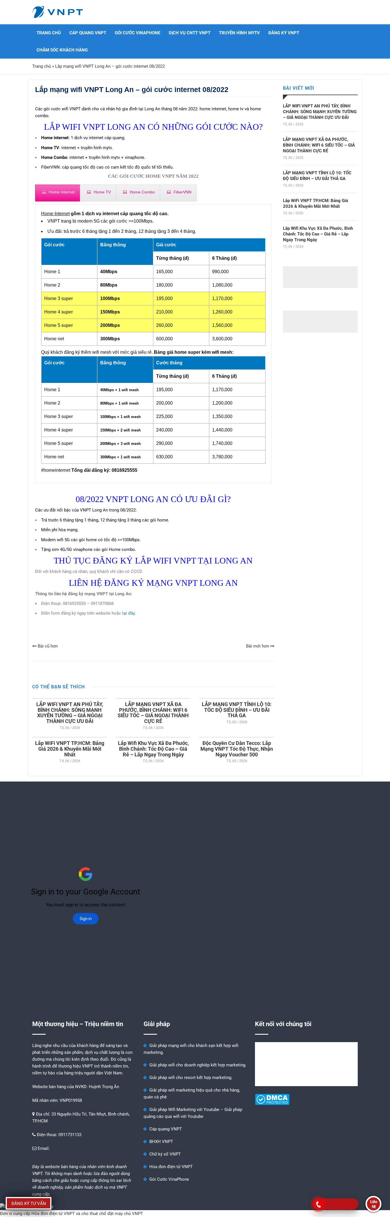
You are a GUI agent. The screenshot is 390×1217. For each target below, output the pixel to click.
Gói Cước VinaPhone (137, 32)
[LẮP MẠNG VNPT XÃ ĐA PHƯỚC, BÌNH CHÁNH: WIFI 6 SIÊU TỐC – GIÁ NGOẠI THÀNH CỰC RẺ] (153, 698)
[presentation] (57, 194)
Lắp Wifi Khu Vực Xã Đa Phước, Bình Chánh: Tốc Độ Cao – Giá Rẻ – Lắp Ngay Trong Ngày (153, 749)
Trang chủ (49, 32)
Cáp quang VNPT (87, 32)
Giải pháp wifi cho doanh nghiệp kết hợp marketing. (197, 1065)
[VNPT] (58, 12)
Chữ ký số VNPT (165, 1154)
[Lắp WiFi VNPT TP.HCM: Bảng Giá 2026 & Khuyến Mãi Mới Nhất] (69, 737)
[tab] (57, 193)
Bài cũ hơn (47, 646)
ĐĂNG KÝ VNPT (283, 32)
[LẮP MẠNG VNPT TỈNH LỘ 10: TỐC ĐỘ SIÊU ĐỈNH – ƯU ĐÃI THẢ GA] (236, 698)
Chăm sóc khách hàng (62, 50)
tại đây (128, 613)
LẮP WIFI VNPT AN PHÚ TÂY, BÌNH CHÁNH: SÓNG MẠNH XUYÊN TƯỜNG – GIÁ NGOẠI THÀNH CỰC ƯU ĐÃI (69, 712)
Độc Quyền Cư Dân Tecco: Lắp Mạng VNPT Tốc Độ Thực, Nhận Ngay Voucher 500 (236, 749)
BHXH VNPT (161, 1141)
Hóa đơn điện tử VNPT (171, 1166)
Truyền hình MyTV (239, 32)
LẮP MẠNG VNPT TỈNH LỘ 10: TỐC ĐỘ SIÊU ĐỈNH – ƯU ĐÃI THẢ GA (237, 710)
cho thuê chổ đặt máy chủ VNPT (112, 1213)
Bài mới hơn (258, 646)
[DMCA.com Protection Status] (272, 1103)
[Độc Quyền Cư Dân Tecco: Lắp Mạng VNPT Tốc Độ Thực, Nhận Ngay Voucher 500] (236, 737)
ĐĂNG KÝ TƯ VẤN (28, 1203)
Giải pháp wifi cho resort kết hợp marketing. (190, 1077)
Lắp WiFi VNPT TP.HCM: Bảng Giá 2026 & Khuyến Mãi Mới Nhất (69, 749)
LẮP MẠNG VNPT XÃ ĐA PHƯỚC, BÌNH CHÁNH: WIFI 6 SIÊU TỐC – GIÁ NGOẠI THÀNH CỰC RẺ (153, 712)
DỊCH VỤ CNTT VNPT (189, 32)
